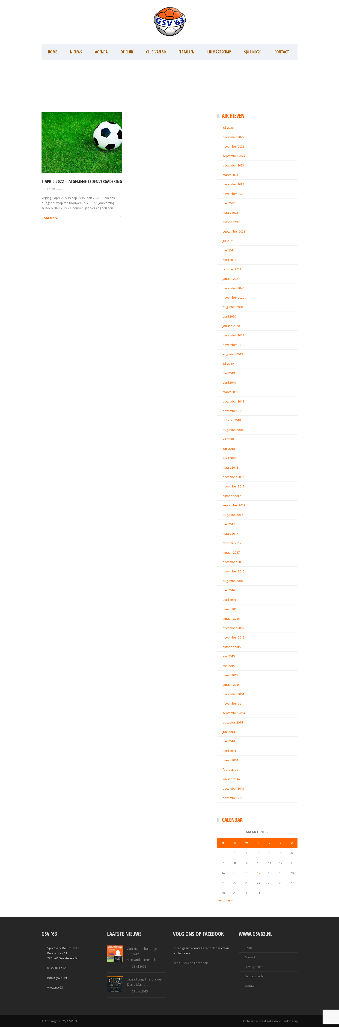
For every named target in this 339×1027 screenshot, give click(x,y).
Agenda (101, 52)
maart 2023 (230, 175)
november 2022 (233, 194)
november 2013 (233, 798)
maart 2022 (230, 212)
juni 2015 (229, 656)
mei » (229, 900)
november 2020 (233, 297)
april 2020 (229, 316)
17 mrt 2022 (54, 189)
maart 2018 (230, 467)
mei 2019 (229, 373)
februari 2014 (232, 769)
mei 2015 (229, 666)
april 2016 (229, 600)
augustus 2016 (233, 581)
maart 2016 (230, 609)
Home (52, 52)
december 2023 (233, 165)
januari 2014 (231, 779)
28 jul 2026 (139, 966)
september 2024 (234, 156)
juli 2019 (228, 364)
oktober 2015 (232, 647)
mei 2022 (229, 203)
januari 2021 (231, 279)
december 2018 (233, 401)
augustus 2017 (233, 515)
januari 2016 (231, 618)
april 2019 (229, 382)
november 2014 (233, 703)
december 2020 (233, 288)
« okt (220, 900)
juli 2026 (228, 127)
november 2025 (233, 146)
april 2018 (229, 458)
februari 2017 (232, 543)
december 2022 (233, 184)
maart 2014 (230, 760)
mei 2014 (229, 741)
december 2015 (233, 628)
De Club (127, 52)
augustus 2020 (233, 307)
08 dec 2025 (140, 991)
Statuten (250, 985)
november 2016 (233, 571)
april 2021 (229, 260)
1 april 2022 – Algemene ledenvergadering (82, 181)
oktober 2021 (232, 222)
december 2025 (233, 137)
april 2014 (229, 751)
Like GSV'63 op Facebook (190, 963)
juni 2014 (229, 732)
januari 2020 (231, 326)
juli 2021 (228, 241)
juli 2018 (228, 439)
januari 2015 (231, 685)
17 (258, 873)
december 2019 (233, 335)
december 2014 (233, 694)
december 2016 (233, 562)
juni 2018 (229, 448)
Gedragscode (254, 976)
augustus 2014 (233, 722)
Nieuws (76, 52)
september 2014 (234, 713)
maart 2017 (230, 533)
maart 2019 (230, 392)
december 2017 (233, 477)
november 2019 (233, 345)
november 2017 (233, 486)
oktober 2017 (232, 496)
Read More (50, 218)
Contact (281, 52)
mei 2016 (229, 590)
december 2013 (233, 788)
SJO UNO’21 (253, 52)
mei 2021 (229, 250)
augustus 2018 (233, 430)
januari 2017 (231, 552)
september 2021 (234, 231)
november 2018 (233, 411)
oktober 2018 (232, 420)
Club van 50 (156, 52)
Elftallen (186, 52)
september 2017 (234, 505)
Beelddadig (289, 1021)
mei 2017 (229, 524)
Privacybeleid (253, 967)
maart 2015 (230, 675)
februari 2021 (232, 269)
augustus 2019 (233, 354)
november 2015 (233, 637)
